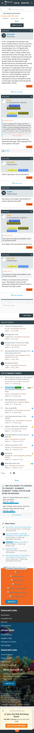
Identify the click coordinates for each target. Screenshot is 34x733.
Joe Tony (7, 429)
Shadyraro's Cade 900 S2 (17, 542)
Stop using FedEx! (11, 408)
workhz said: (6, 235)
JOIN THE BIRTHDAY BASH (16, 726)
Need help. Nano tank (12, 463)
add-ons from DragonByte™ (9, 699)
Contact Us (9, 683)
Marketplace (5, 615)
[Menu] (2, 3)
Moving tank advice (11, 363)
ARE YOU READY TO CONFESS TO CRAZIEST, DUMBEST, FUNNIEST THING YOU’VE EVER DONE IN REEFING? (17, 489)
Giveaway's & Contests (8, 642)
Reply (30, 86)
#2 (31, 96)
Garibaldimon (9, 455)
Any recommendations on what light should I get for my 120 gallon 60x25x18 (17, 534)
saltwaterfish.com (10, 420)
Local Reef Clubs (6, 618)
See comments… (17, 515)
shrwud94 (5, 18)
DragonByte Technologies (8, 701)
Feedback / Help (6, 638)
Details (19, 701)
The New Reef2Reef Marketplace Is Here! (15, 389)
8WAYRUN (26, 704)
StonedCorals (9, 381)
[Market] (24, 731)
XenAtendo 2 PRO (6, 704)
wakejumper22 (9, 410)
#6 (31, 255)
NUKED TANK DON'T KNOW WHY (16, 427)
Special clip (8, 453)
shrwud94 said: (7, 120)
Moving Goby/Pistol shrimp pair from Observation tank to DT (17, 352)
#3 (31, 158)
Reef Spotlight (6, 645)
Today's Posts (5, 662)
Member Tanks (10, 546)
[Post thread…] (17, 730)
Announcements (6, 635)
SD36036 (7, 345)
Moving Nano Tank (11, 334)
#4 (31, 188)
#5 (31, 211)
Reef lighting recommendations (15, 400)
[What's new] (30, 731)
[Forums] (9, 731)
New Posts (10, 523)
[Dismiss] (31, 9)
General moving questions (14, 326)
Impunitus (8, 447)
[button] (3, 301)
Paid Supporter (6, 626)
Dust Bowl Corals (11, 531)
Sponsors (4, 622)
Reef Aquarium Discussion (18, 328)
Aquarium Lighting (23, 402)
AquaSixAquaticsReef (11, 402)
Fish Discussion (10, 552)
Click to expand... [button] (17, 135)
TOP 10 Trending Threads (11, 373)
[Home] (4, 731)
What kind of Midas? (12, 549)
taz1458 (7, 328)
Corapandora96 (9, 355)
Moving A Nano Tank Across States (17, 343)
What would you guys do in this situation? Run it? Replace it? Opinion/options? (19, 378)
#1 (31, 30)
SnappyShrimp (9, 337)
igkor (6, 465)
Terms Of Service (7, 655)
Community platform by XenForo (11, 694)
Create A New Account (8, 665)
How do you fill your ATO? (13, 445)
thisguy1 (7, 365)
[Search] (32, 3)
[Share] (28, 30)
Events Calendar (6, 658)
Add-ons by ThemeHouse (9, 703)
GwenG (7, 439)
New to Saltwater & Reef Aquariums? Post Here (17, 356)
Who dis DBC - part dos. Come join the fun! (18, 527)
